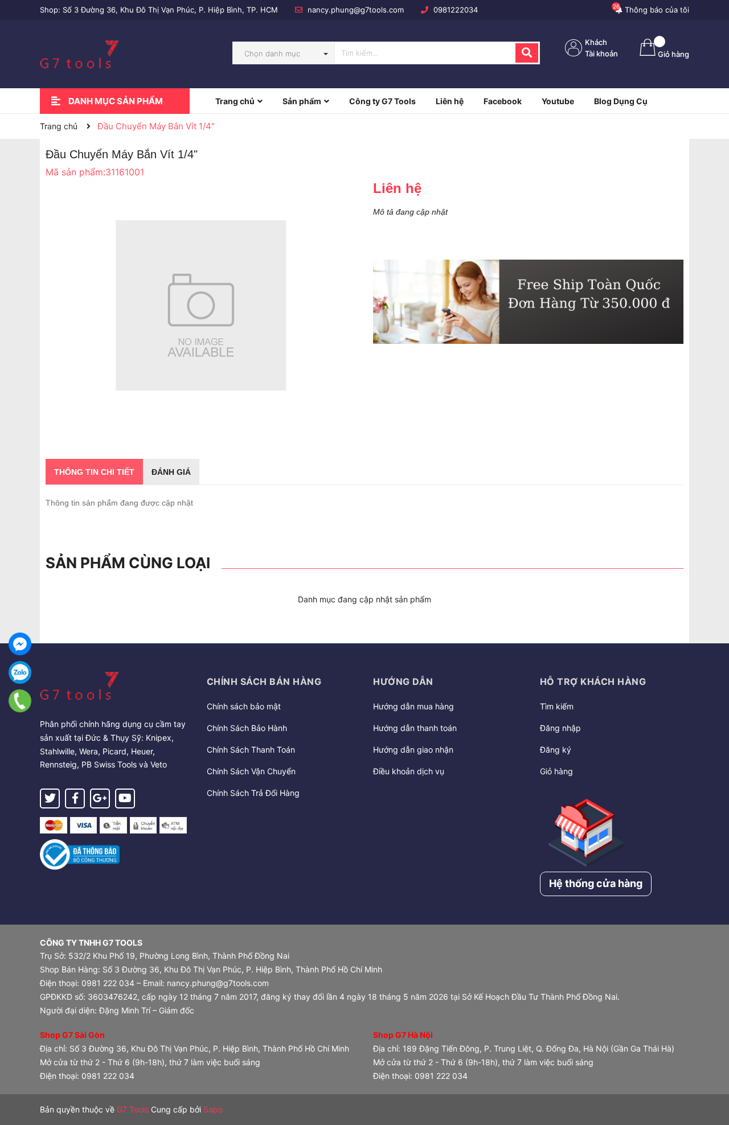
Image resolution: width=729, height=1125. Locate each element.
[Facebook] (20, 644)
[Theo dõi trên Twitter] (50, 798)
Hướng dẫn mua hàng (413, 706)
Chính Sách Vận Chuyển (251, 771)
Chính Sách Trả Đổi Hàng (253, 793)
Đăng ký (555, 749)
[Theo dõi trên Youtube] (125, 798)
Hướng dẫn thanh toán (415, 728)
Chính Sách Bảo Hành (247, 728)
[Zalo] (20, 672)
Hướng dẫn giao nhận (413, 749)
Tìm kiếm (557, 706)
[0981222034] (20, 700)
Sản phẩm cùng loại (128, 563)
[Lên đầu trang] (709, 1070)
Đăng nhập (560, 728)
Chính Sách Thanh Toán (251, 749)
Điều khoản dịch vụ (408, 771)
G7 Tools (133, 1109)
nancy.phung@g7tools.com (356, 9)
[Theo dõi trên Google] (100, 798)
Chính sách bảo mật (244, 706)
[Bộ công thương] (80, 854)
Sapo (213, 1109)
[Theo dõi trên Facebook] (75, 798)
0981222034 (455, 9)
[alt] (528, 302)
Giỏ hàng (556, 771)
